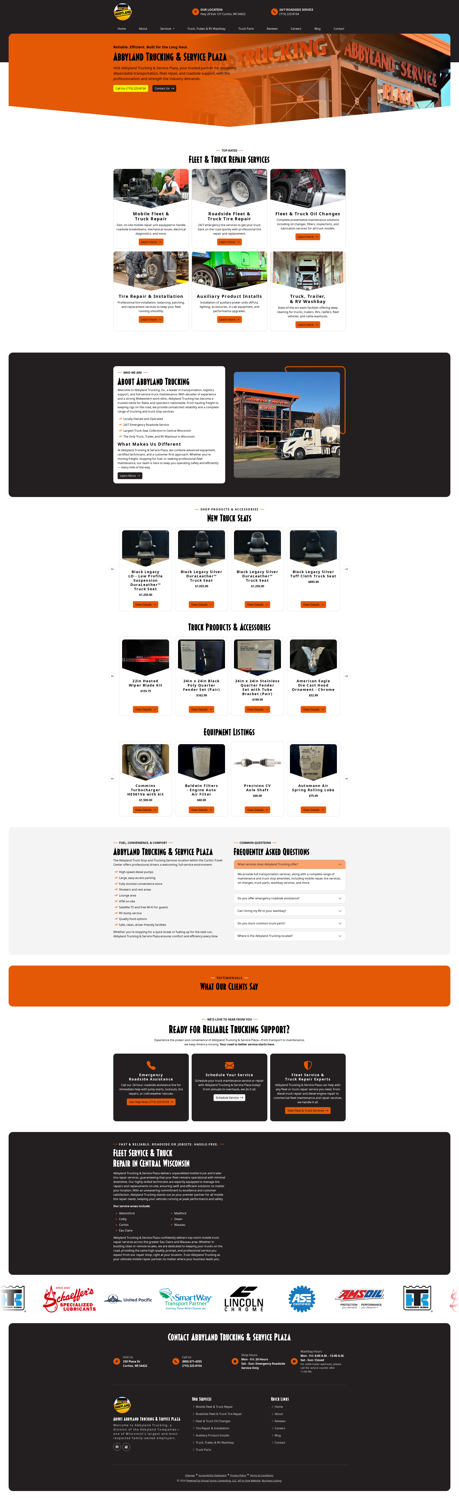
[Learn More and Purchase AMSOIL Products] (224, 1299)
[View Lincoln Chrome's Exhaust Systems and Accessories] (108, 1299)
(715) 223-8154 (296, 12)
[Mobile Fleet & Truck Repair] (151, 188)
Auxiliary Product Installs (229, 296)
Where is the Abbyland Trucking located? (265, 936)
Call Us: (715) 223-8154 (131, 88)
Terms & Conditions (261, 1475)
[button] (113, 569)
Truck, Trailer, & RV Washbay (206, 29)
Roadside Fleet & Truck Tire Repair (229, 216)
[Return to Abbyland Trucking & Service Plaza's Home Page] (122, 11)
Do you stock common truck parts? (261, 923)
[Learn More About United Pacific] (399, 1299)
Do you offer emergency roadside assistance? (268, 898)
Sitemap (190, 1475)
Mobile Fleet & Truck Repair (151, 216)
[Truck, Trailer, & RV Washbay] (308, 271)
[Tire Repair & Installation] (151, 271)
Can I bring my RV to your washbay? (262, 911)
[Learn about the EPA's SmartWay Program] (50, 1299)
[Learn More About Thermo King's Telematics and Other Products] (282, 1299)
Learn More (131, 476)
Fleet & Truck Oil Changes (307, 214)
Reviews (272, 29)
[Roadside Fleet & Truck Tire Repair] (229, 188)
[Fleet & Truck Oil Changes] (308, 188)
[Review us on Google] (126, 1447)
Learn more (152, 242)
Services (166, 29)
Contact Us (162, 88)
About (143, 29)
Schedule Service (227, 1098)
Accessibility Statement (212, 1475)
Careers (296, 29)
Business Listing (271, 1480)
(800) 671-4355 (192, 1361)
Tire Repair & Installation (151, 296)
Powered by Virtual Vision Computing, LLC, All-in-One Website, (223, 1480)
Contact (339, 29)
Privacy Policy (238, 1475)
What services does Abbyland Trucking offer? (268, 864)
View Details (143, 605)
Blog (317, 29)
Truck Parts (246, 29)
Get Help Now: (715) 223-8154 (149, 1102)
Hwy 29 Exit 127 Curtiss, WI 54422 (222, 12)
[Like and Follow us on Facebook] (117, 1447)
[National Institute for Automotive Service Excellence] (166, 1299)
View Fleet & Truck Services (306, 1110)
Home (122, 29)
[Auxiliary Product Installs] (229, 271)
